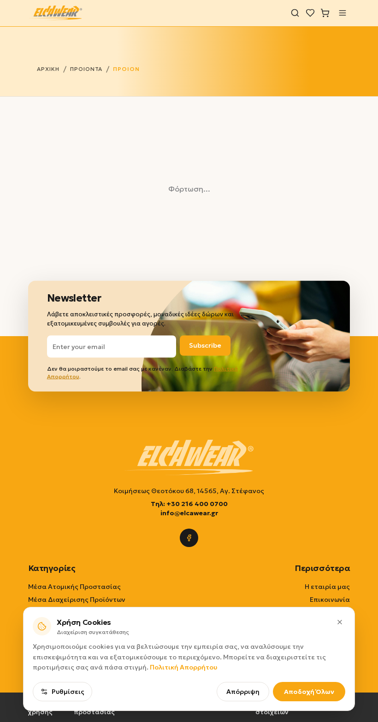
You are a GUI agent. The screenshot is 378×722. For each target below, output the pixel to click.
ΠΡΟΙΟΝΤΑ (86, 68)
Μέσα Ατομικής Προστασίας (74, 586)
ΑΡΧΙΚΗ (48, 68)
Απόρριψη (243, 691)
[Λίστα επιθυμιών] (310, 12)
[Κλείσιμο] (339, 622)
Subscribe (205, 345)
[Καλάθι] (325, 12)
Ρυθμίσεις (68, 691)
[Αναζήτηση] (295, 12)
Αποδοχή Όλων (309, 691)
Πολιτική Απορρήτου (183, 667)
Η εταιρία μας (327, 586)
